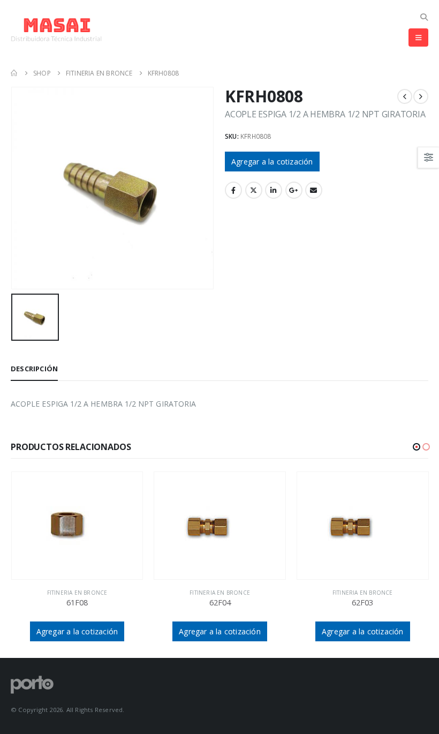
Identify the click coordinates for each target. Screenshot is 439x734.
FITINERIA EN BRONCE (77, 592)
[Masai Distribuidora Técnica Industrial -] (56, 30)
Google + (293, 190)
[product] (77, 525)
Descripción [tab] (34, 368)
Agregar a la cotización (272, 161)
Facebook (233, 190)
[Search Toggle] (423, 17)
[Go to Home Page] (14, 73)
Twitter (253, 190)
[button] (416, 446)
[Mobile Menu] (418, 37)
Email (313, 190)
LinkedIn (273, 190)
